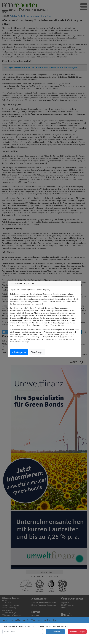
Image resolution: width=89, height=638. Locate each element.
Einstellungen (37, 352)
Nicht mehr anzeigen (77, 631)
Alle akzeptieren (19, 352)
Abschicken (55, 631)
